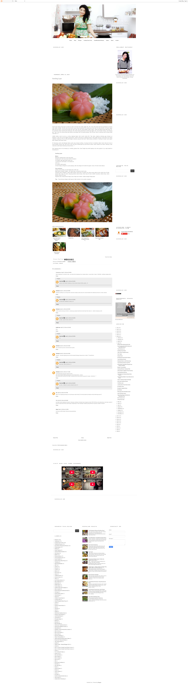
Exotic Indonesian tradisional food (61, 590)
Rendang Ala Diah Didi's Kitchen (124, 357)
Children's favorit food (59, 598)
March (119, 341)
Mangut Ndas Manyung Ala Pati (124, 344)
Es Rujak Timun (121, 386)
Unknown (58, 290)
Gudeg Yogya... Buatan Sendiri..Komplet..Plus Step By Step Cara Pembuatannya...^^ (97, 567)
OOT (56, 565)
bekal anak (57, 583)
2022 (118, 424)
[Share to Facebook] (73, 261)
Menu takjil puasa (58, 581)
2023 (118, 426)
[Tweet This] (67, 259)
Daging (56, 611)
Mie (55, 660)
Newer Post (55, 437)
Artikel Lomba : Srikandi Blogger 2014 (62, 644)
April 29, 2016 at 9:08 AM (63, 400)
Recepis (56, 568)
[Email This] (68, 261)
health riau (58, 327)
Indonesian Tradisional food (60, 625)
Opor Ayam (90, 551)
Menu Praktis (57, 656)
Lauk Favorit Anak (58, 616)
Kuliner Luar (57, 653)
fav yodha (57, 674)
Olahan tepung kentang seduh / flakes (62, 638)
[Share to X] (71, 261)
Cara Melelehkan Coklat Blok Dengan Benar (97, 537)
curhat (56, 602)
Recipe (56, 669)
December (120, 413)
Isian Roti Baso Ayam (122, 393)
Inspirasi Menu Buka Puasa (60, 560)
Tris (56, 392)
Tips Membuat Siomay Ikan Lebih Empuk (96, 589)
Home (70, 40)
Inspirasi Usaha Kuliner (59, 605)
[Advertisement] (82, 60)
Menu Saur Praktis (58, 632)
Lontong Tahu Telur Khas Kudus (124, 384)
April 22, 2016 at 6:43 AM (65, 345)
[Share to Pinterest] (75, 261)
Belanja (56, 620)
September (120, 408)
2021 (118, 422)
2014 (118, 332)
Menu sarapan (58, 657)
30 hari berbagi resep (59, 557)
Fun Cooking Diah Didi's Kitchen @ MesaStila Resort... (125, 347)
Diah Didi (61, 281)
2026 (118, 431)
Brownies (56, 622)
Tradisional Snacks (58, 544)
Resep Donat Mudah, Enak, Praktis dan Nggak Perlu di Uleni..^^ (96, 560)
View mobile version (82, 440)
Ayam (56, 610)
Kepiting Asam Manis (122, 350)
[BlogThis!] (70, 261)
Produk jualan (57, 547)
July (118, 405)
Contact (117, 40)
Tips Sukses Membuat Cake (94, 596)
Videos (107, 40)
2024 (118, 427)
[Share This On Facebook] (65, 259)
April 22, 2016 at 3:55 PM (70, 336)
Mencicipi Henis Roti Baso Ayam (124, 391)
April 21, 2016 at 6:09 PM (65, 290)
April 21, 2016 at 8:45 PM (65, 309)
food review (57, 572)
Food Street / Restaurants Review (61, 545)
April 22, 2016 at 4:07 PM (63, 392)
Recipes (80, 40)
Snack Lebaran (58, 671)
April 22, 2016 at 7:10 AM (65, 371)
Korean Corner (58, 577)
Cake (56, 574)
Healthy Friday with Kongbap (60, 587)
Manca (56, 571)
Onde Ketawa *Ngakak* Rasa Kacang (125, 370)
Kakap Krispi (120, 355)
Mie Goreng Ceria (121, 397)
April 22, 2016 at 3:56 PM (70, 383)
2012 (118, 329)
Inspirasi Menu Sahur (59, 593)
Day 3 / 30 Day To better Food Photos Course (64, 649)
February (119, 339)
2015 (118, 334)
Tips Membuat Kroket (122, 359)
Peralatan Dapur (58, 619)
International (57, 628)
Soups (56, 672)
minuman (56, 608)
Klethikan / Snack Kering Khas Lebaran (62, 629)
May (119, 401)
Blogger (99, 682)
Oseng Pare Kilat (121, 399)
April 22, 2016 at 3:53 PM (70, 299)
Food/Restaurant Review (99, 40)
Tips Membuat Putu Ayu (122, 372)
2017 (118, 415)
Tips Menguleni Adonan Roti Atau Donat (96, 530)
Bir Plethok (120, 389)
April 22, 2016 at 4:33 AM (66, 327)
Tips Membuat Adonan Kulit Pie (124, 362)
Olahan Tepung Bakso (59, 636)
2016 (118, 336)
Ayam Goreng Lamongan (93, 574)
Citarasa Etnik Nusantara (60, 551)
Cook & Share (57, 586)
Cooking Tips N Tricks (59, 542)
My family (56, 663)
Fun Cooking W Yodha (59, 651)
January (119, 337)
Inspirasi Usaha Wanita (59, 614)
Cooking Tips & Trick (88, 40)
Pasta (56, 666)
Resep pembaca (58, 556)
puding (56, 642)
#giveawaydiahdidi (58, 563)
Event (56, 604)
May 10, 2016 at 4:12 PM (63, 409)
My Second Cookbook (59, 662)
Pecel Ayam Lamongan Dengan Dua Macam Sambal (125, 365)
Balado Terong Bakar (122, 367)
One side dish (57, 665)
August (119, 406)
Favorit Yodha (57, 559)
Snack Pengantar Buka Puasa (61, 601)
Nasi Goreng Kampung (93, 544)
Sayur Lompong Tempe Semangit (124, 379)
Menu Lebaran (58, 589)
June (119, 403)
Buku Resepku (58, 623)
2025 (118, 429)
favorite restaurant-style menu (61, 675)
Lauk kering (57, 617)
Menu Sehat (57, 634)
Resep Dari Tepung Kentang (60, 639)
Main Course (57, 631)
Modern (56, 554)
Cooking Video (58, 599)
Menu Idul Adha (58, 654)
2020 (118, 421)
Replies (58, 278)
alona (57, 409)
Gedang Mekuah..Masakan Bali (124, 368)
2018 (118, 417)
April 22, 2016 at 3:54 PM (70, 318)
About (112, 40)
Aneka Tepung (58, 550)
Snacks (56, 566)
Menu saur (57, 659)
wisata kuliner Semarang (60, 678)
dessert (56, 596)
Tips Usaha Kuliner (58, 641)
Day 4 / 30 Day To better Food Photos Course (64, 647)
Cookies (56, 569)
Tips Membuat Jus (121, 348)
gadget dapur (57, 584)
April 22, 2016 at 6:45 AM (65, 353)
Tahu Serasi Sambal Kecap (123, 352)
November (120, 412)
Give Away (57, 553)
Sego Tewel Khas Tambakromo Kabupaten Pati (124, 396)
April (119, 343)
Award (56, 646)
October (119, 410)
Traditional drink (58, 575)
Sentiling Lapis (120, 383)
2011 (118, 327)
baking (56, 548)
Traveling (56, 562)
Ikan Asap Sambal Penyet (123, 381)
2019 (118, 419)
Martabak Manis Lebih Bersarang (124, 361)
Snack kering (57, 595)
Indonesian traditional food (60, 613)
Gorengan (57, 592)
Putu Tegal (120, 354)
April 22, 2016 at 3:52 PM (70, 281)
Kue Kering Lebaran (59, 580)
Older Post (109, 437)
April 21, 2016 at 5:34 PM (66, 272)
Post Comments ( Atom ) (62, 445)
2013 (118, 331)
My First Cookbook (58, 635)
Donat (56, 650)
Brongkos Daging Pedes (122, 388)
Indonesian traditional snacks (60, 626)
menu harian (57, 677)
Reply (57, 276)
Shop (75, 40)
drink (56, 607)
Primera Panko (58, 668)
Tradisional (61, 263)
